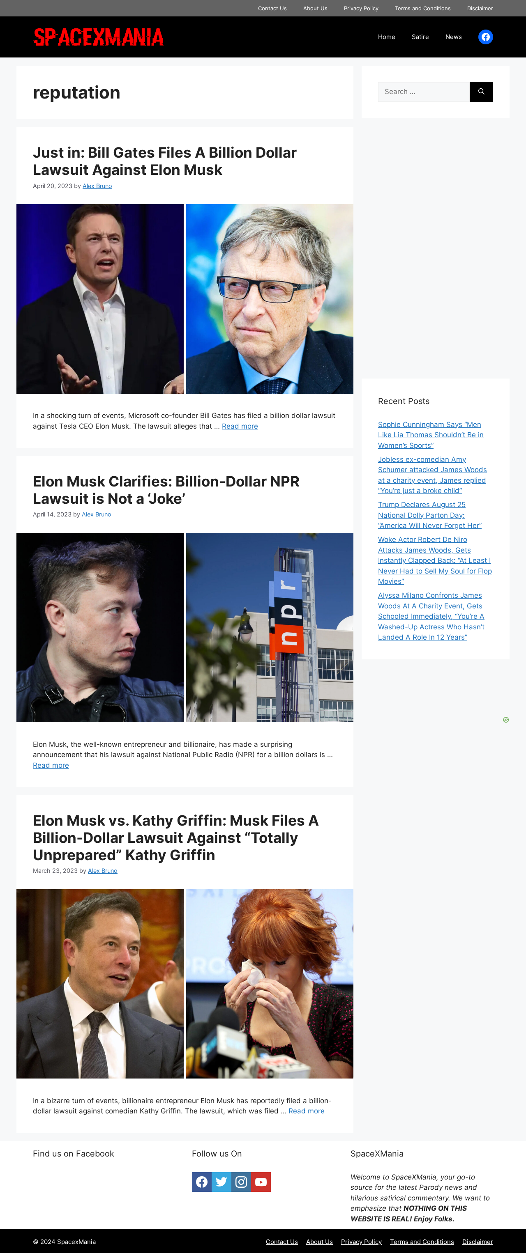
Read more (240, 426)
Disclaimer (480, 8)
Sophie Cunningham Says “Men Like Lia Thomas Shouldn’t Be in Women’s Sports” (431, 435)
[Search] (481, 92)
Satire (420, 37)
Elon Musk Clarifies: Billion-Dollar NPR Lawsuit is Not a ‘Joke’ (166, 490)
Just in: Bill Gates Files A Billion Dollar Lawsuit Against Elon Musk (165, 161)
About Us (315, 8)
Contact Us (272, 8)
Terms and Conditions (423, 8)
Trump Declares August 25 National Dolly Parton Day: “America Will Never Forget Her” (430, 515)
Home (386, 37)
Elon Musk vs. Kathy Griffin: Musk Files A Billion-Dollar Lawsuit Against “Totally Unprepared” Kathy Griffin (176, 837)
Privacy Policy (361, 8)
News (453, 37)
